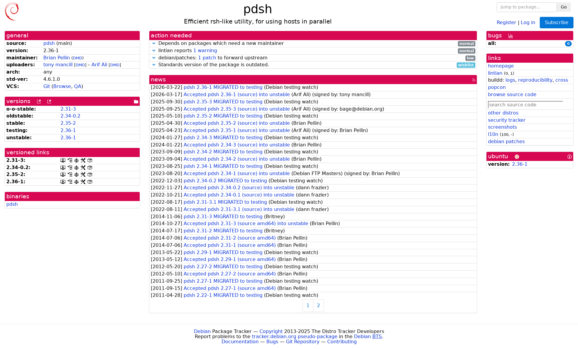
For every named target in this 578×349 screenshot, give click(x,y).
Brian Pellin (56, 58)
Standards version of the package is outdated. (315, 65)
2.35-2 (68, 123)
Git (46, 86)
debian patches (506, 141)
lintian (495, 73)
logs (510, 80)
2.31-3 (68, 109)
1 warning (205, 50)
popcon (497, 87)
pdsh (49, 43)
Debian (202, 331)
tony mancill (58, 65)
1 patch (207, 58)
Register (506, 22)
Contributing (342, 341)
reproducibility (535, 80)
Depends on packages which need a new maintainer (315, 43)
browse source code (512, 94)
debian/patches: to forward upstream (315, 58)
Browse (62, 86)
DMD (77, 58)
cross (561, 80)
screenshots (502, 127)
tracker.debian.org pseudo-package (294, 336)
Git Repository (302, 341)
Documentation (240, 341)
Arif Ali (99, 65)
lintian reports (315, 50)
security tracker (507, 120)
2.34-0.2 (70, 116)
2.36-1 (68, 130)
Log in (528, 22)
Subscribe (556, 22)
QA (77, 86)
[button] (153, 43)
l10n (493, 134)
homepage (501, 66)
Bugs (272, 341)
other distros (503, 113)
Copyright (271, 331)
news (158, 79)
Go (564, 7)
